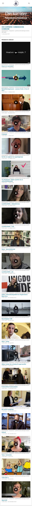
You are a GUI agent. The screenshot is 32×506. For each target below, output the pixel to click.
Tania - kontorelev (7, 455)
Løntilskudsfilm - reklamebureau (11, 203)
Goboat (4, 432)
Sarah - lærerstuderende (8, 249)
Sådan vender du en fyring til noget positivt (14, 364)
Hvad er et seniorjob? (8, 66)
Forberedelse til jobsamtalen (10, 386)
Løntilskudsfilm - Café (8, 226)
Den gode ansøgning (7, 409)
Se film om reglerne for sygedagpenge (12, 156)
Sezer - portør (5, 341)
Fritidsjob (4, 134)
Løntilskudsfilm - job (7, 271)
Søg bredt (4, 500)
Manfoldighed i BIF (7, 318)
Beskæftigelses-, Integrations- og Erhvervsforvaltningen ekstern (15, 30)
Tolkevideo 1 (5, 477)
